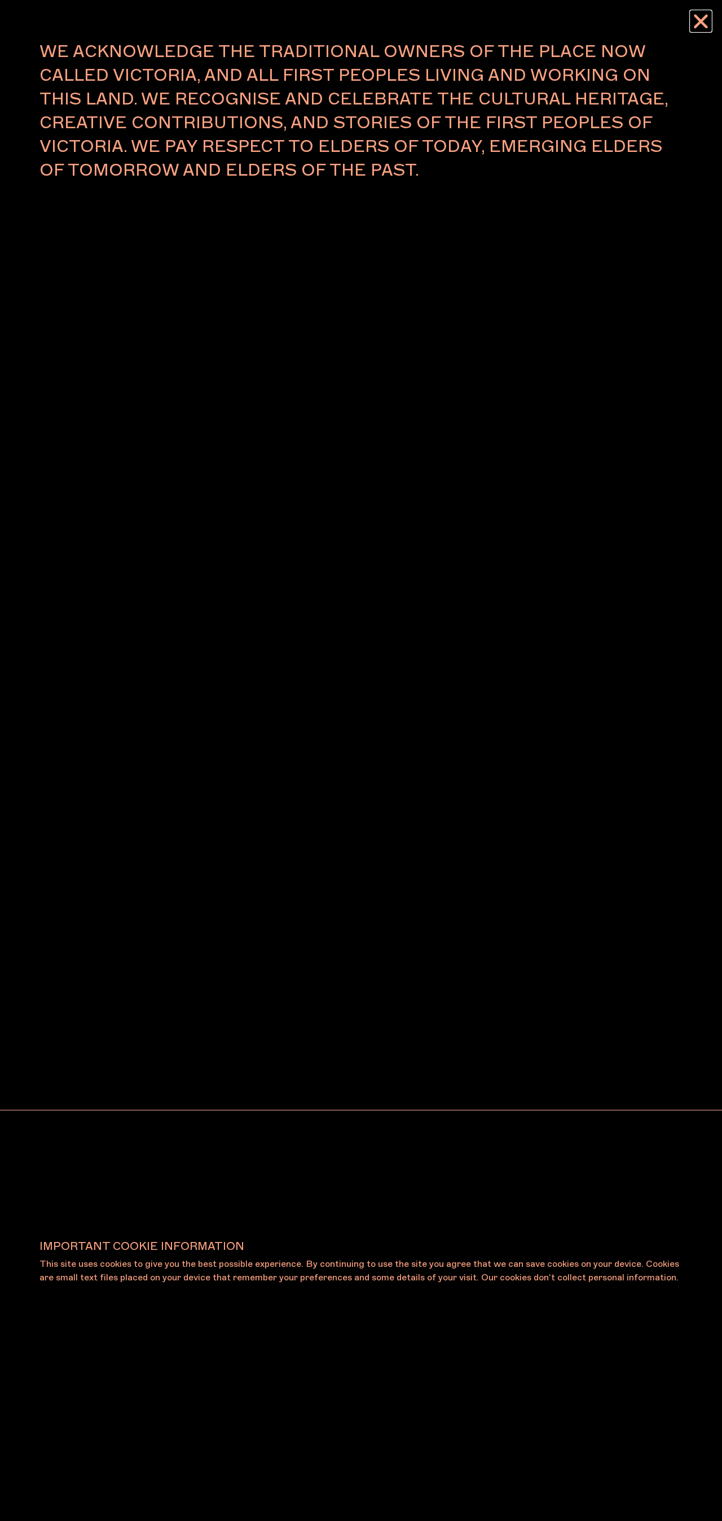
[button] (701, 21)
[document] (361, 760)
